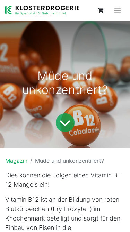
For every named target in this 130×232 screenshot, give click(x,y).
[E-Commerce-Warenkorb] (100, 10)
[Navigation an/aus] (117, 10)
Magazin (16, 160)
